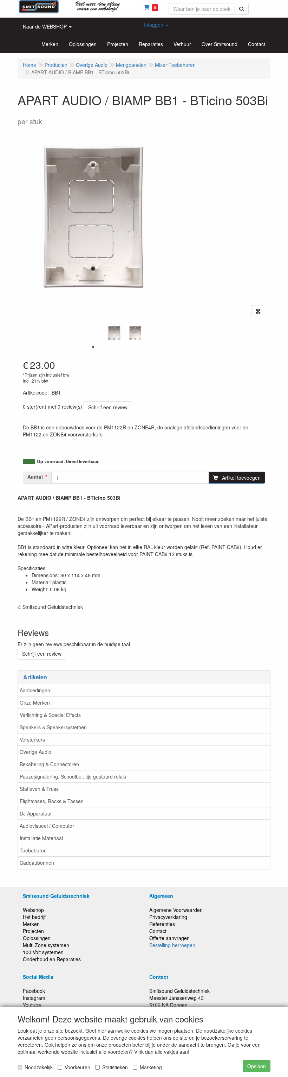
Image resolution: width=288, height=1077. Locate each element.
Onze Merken (35, 702)
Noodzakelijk (39, 1067)
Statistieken (115, 1067)
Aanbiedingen (35, 690)
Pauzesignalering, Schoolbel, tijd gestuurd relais (73, 776)
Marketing (151, 1067)
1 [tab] (93, 347)
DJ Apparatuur (36, 813)
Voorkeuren (77, 1067)
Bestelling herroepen (172, 945)
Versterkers (32, 739)
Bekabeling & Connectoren (49, 764)
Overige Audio (35, 751)
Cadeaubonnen (37, 862)
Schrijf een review (107, 407)
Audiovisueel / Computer (47, 825)
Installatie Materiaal (41, 838)
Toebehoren (33, 850)
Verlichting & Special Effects (50, 714)
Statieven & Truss (39, 788)
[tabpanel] (114, 333)
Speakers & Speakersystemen (53, 727)
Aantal (35, 476)
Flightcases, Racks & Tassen (52, 801)
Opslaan (256, 1066)
